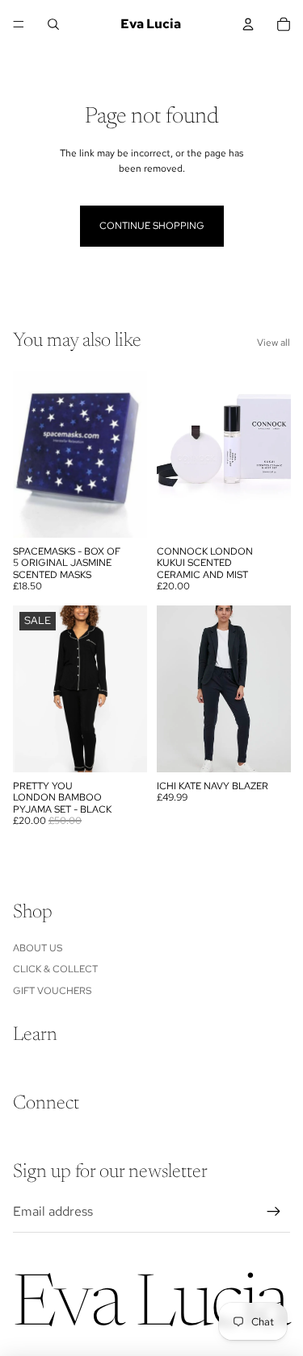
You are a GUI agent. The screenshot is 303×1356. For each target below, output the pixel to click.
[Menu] (18, 24)
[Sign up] (274, 1212)
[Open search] (53, 24)
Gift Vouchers (52, 990)
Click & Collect (55, 969)
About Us (37, 948)
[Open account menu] (248, 24)
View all (273, 342)
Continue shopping (151, 225)
